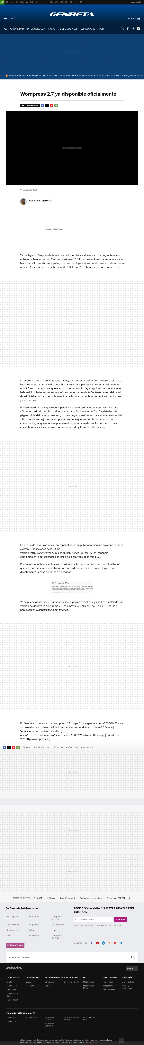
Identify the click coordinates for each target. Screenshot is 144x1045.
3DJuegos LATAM (33, 1017)
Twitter (122, 28)
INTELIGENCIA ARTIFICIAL (41, 28)
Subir (130, 969)
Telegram (138, 28)
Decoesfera (108, 986)
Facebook (133, 28)
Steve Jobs (57, 75)
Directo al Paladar (71, 982)
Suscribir (120, 919)
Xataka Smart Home (12, 994)
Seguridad (34, 924)
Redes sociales (13, 930)
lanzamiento (88, 747)
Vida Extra (30, 986)
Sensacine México (49, 1018)
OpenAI (45, 75)
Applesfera (11, 990)
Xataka (9, 982)
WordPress (73, 747)
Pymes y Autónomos (127, 987)
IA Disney (51, 898)
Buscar (133, 957)
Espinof (48, 986)
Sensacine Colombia (49, 1024)
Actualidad (39, 747)
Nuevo (132, 18)
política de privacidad (111, 925)
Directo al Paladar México (71, 1018)
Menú (11, 18)
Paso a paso (12, 916)
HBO (118, 75)
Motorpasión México (88, 1018)
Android (94, 75)
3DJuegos (30, 982)
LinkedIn (121, 942)
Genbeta (72, 14)
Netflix (9, 935)
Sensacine (49, 982)
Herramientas (12, 924)
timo (54, 930)
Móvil (49, 747)
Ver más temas (15, 945)
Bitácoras (58, 747)
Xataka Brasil (11, 1021)
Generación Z (72, 75)
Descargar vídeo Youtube (91, 898)
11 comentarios (31, 105)
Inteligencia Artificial (57, 936)
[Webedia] (14, 968)
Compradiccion (109, 990)
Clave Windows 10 (67, 898)
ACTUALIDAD (17, 28)
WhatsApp (34, 935)
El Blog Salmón (128, 982)
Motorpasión (88, 982)
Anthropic (33, 75)
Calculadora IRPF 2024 (116, 898)
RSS (109, 942)
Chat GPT (38, 898)
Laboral (32, 930)
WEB (101, 28)
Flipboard (128, 28)
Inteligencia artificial (57, 917)
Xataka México (12, 1017)
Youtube (97, 942)
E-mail (56, 105)
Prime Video (107, 75)
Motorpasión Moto (88, 987)
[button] (40, 200)
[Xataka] (2, 2)
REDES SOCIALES (68, 28)
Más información (93, 1042)
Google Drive (130, 75)
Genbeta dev (58, 924)
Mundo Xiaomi (12, 1000)
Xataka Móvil (11, 986)
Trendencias (108, 982)
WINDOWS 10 (88, 28)
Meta (84, 75)
